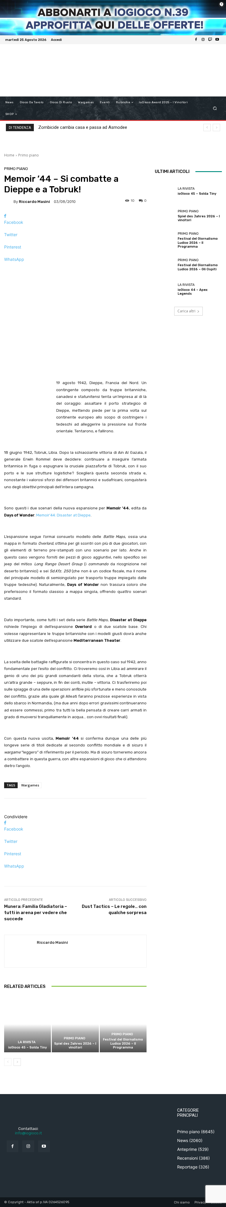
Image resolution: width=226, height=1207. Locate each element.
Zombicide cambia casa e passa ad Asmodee (82, 127)
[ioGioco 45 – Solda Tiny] (27, 1024)
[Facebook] (196, 39)
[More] (75, 269)
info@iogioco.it (28, 1133)
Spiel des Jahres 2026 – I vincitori (75, 1045)
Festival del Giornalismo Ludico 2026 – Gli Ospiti (198, 267)
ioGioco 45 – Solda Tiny (27, 1047)
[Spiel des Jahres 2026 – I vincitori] (75, 1024)
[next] (216, 127)
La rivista (27, 1042)
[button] (215, 108)
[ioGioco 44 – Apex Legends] (165, 289)
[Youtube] (217, 39)
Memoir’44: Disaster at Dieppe (63, 515)
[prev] (207, 127)
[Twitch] (210, 39)
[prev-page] (7, 1062)
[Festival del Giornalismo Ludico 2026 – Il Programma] (123, 1024)
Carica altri (186, 311)
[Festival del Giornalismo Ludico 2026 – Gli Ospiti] (165, 265)
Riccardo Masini (34, 202)
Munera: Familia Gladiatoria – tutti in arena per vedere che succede (35, 912)
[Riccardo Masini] (9, 201)
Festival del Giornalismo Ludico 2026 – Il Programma (123, 1043)
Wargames (30, 785)
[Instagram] (203, 39)
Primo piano (28, 155)
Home (9, 155)
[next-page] (17, 1062)
